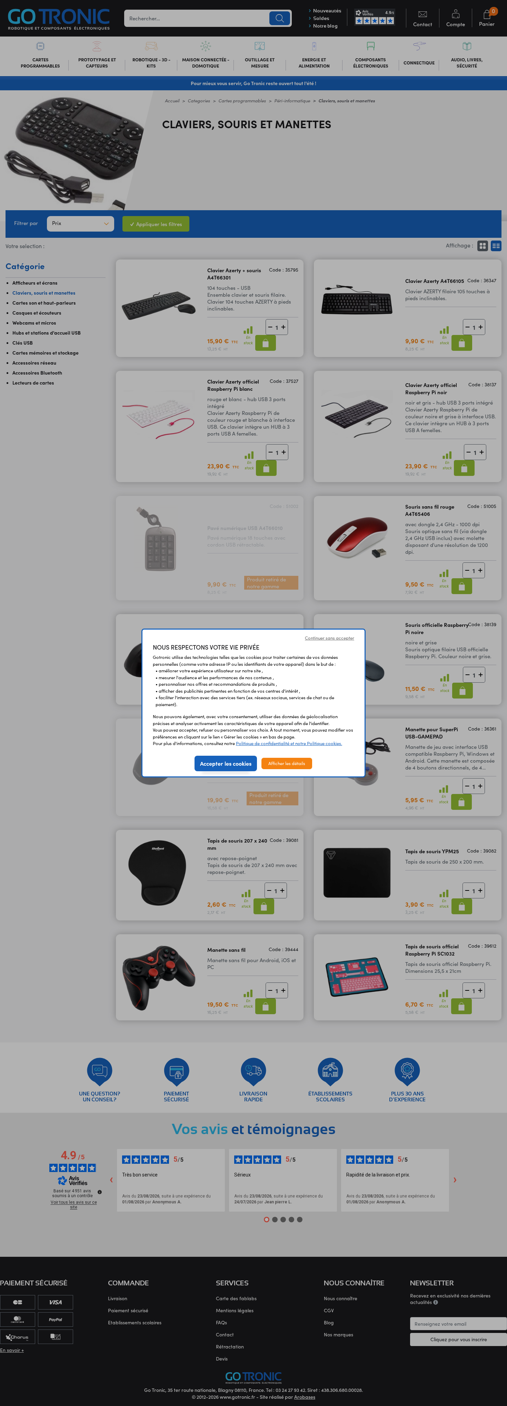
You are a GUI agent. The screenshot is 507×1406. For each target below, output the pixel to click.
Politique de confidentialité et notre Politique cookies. (289, 743)
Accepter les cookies (225, 763)
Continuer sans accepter (329, 638)
